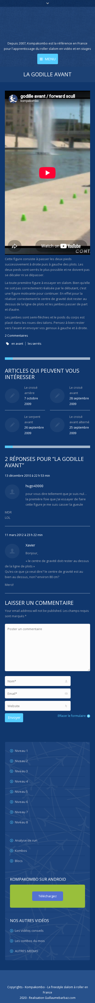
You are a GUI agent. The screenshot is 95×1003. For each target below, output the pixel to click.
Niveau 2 (21, 761)
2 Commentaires (16, 336)
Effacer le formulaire (72, 716)
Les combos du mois (30, 941)
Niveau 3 (21, 771)
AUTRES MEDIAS (26, 951)
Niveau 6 (21, 802)
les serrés (34, 344)
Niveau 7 (21, 812)
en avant (17, 344)
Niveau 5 (21, 791)
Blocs (19, 861)
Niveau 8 (21, 822)
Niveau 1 (21, 750)
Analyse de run (26, 840)
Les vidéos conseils (29, 930)
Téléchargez (47, 896)
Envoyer (14, 717)
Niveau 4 (21, 781)
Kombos (21, 850)
